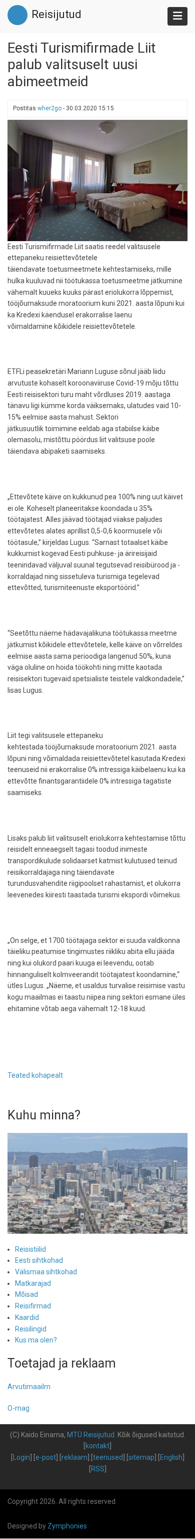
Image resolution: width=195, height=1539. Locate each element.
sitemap (141, 1457)
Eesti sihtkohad (39, 1260)
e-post (46, 1457)
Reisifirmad (33, 1306)
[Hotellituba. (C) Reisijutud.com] (98, 180)
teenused (108, 1457)
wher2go (50, 108)
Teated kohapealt (35, 1075)
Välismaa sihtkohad (46, 1272)
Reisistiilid (30, 1249)
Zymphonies (67, 1526)
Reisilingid (30, 1329)
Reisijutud (57, 14)
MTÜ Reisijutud (90, 1435)
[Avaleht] (18, 15)
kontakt (98, 1446)
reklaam (75, 1457)
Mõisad (26, 1294)
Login (21, 1457)
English (171, 1457)
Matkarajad (33, 1283)
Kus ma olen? (36, 1340)
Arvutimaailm (29, 1387)
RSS (97, 1469)
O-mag (19, 1408)
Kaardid (27, 1317)
